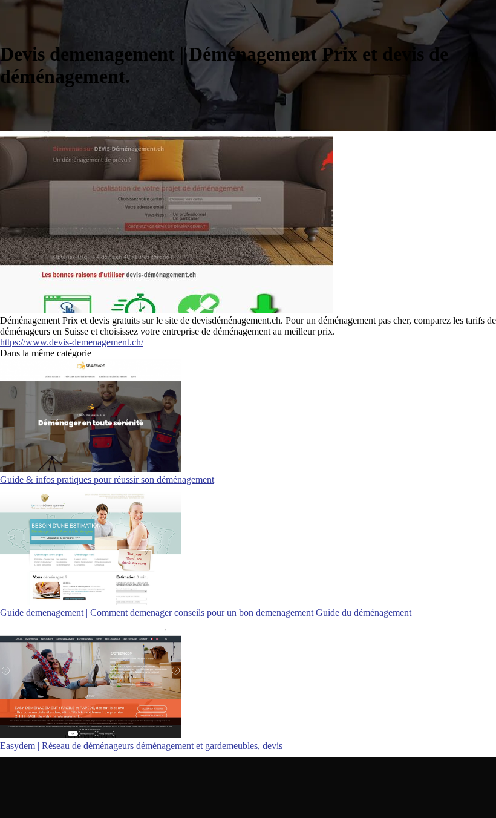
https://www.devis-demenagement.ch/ (71, 342)
